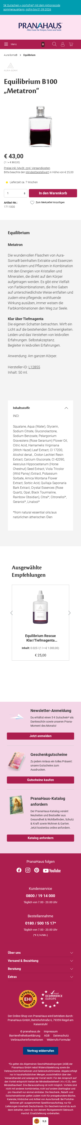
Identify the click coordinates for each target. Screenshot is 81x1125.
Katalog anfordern (40, 838)
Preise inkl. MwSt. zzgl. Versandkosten (27, 168)
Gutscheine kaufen (40, 780)
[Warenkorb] (71, 44)
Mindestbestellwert (37, 172)
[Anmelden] (63, 44)
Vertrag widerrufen (40, 1051)
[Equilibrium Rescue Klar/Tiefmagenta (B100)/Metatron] (40, 607)
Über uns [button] (14, 953)
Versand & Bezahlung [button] (23, 961)
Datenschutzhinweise (49, 1071)
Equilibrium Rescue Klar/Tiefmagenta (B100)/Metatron (40, 638)
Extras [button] (12, 977)
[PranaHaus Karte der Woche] (42, 44)
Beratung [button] (14, 969)
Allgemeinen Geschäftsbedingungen (43, 1064)
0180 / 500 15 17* (40, 923)
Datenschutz (61, 1035)
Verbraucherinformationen (27, 1039)
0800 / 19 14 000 (40, 895)
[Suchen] (54, 44)
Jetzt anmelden (40, 736)
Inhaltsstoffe (21, 408)
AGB (47, 1035)
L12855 (34, 367)
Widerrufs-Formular (59, 1039)
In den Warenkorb (53, 193)
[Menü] (7, 44)
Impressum (51, 1031)
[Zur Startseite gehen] (40, 26)
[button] (9, 612)
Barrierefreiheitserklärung (24, 1035)
